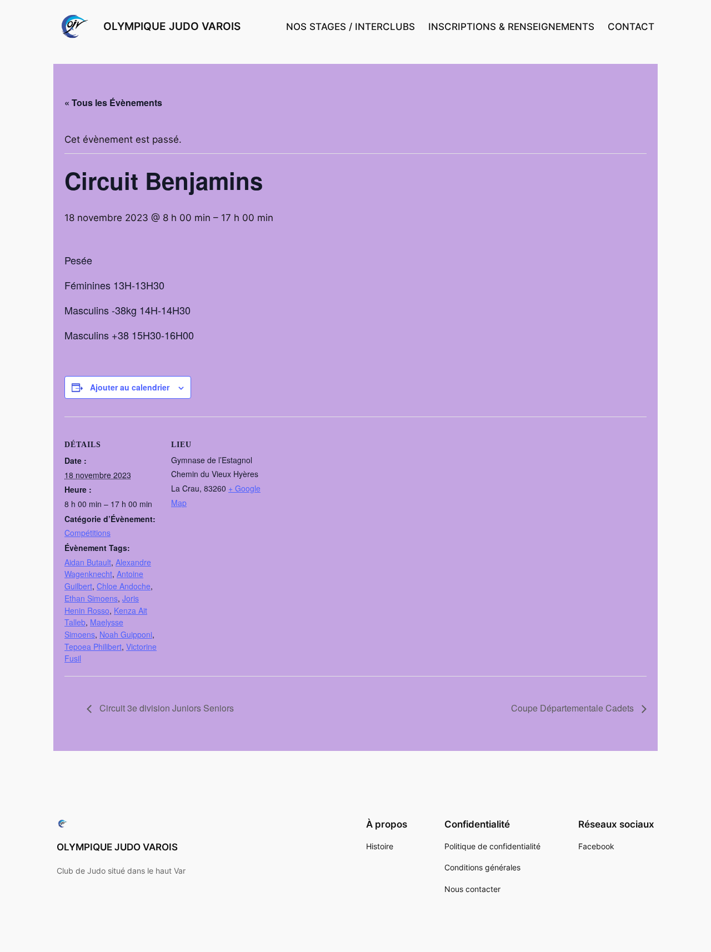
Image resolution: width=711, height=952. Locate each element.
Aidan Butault (87, 562)
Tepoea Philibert (93, 646)
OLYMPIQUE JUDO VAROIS (172, 26)
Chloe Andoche (124, 586)
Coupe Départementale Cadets (573, 708)
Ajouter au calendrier (129, 387)
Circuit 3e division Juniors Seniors (165, 708)
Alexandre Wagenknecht (107, 568)
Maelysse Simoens (93, 628)
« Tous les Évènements (113, 102)
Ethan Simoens (91, 598)
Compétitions (87, 532)
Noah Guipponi (125, 634)
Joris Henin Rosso (101, 604)
